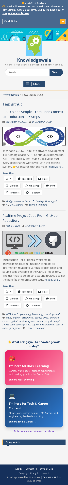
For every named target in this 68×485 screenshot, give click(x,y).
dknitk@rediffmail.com (35, 3)
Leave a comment (38, 204)
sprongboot (14, 328)
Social (28, 201)
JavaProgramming (21, 314)
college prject (42, 317)
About (18, 469)
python (31, 321)
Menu (37, 84)
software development (43, 324)
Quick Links (10, 21)
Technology (38, 201)
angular (17, 317)
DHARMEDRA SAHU (42, 121)
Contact (30, 469)
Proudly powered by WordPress (23, 477)
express (6, 321)
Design (9, 201)
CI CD (12, 204)
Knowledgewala (34, 60)
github (19, 204)
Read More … (56, 167)
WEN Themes (34, 480)
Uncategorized (52, 201)
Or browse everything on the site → (34, 431)
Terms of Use (45, 469)
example (54, 317)
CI (7, 204)
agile (8, 317)
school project (23, 324)
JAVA (8, 314)
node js (23, 321)
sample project (44, 321)
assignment (28, 317)
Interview (19, 201)
